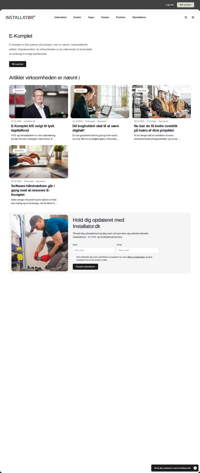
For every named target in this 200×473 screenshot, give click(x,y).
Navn (75, 245)
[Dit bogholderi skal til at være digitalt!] (99, 113)
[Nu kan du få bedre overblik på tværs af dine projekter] (161, 113)
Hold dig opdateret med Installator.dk (172, 468)
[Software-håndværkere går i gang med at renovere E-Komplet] (38, 175)
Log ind (169, 5)
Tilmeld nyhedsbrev (85, 266)
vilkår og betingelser (136, 257)
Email (119, 245)
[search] (186, 17)
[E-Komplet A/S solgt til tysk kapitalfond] (38, 113)
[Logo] (20, 17)
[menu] (193, 17)
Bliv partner (185, 5)
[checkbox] (74, 258)
